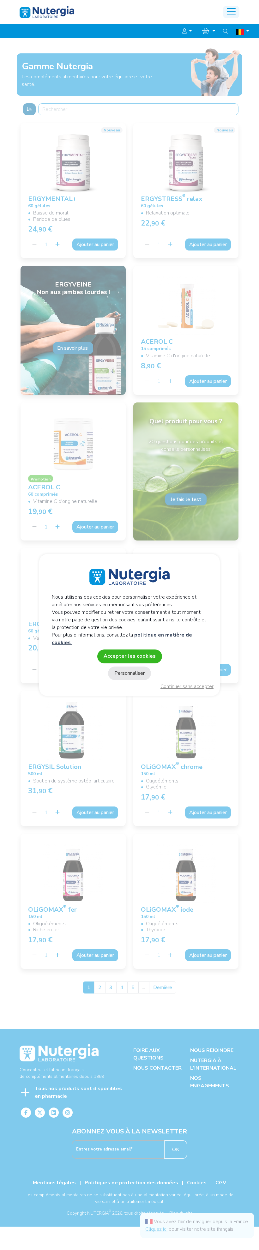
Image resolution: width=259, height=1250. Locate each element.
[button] (187, 31)
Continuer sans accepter (187, 686)
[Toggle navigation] (231, 12)
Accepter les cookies (130, 656)
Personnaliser (129, 673)
